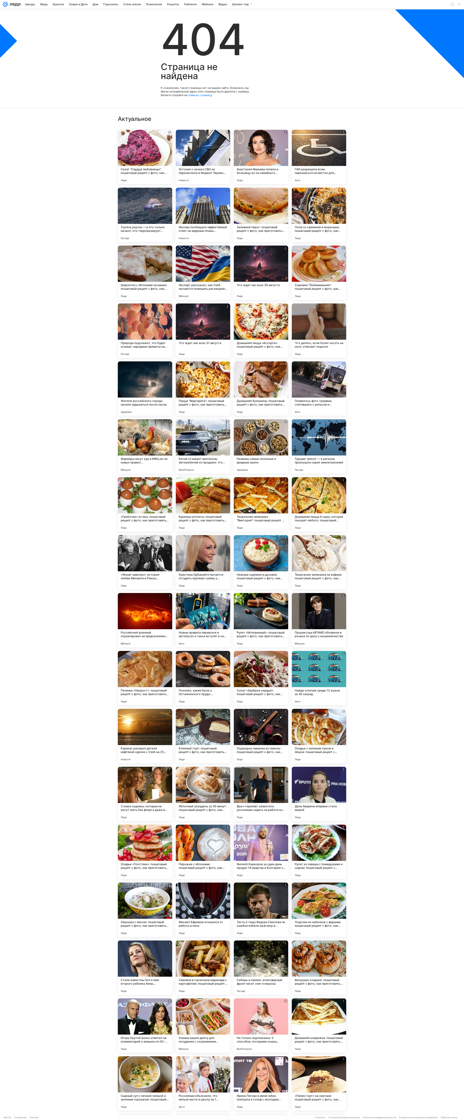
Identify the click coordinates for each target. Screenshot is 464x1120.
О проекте (320, 1117)
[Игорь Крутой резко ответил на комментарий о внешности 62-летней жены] (145, 1025)
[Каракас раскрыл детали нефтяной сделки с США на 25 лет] (145, 736)
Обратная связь (449, 1117)
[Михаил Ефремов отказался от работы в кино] (203, 910)
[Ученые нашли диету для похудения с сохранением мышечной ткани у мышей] (203, 1025)
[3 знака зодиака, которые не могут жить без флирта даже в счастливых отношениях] (145, 794)
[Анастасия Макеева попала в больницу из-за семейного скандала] (261, 157)
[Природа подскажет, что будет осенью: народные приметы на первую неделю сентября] (145, 330)
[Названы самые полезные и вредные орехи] (261, 446)
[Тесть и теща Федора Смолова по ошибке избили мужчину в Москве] (261, 910)
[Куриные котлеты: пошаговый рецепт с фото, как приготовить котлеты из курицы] (203, 504)
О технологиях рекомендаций (344, 1117)
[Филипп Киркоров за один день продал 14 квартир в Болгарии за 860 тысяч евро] (261, 852)
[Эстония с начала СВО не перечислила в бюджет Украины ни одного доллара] (203, 157)
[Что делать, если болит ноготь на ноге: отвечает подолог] (319, 330)
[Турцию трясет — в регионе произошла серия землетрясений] (319, 446)
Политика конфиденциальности (379, 1117)
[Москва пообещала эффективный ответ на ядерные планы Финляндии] (203, 215)
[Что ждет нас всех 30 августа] (261, 273)
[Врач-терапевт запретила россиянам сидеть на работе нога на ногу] (261, 794)
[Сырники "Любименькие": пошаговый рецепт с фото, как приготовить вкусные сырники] (319, 273)
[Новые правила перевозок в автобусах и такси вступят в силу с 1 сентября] (203, 620)
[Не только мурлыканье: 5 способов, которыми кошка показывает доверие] (261, 1025)
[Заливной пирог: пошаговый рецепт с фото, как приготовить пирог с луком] (261, 215)
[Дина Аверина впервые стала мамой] (319, 794)
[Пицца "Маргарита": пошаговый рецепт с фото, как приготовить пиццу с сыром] (203, 388)
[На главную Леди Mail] (14, 4)
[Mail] (5, 4)
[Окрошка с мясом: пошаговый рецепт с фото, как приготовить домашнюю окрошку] (145, 910)
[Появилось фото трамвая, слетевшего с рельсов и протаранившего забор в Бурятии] (319, 388)
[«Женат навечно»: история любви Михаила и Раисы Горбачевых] (145, 562)
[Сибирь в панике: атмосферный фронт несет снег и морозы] (261, 967)
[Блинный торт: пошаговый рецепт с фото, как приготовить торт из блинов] (203, 736)
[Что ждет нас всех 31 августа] (203, 330)
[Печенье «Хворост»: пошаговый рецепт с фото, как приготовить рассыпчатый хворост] (145, 678)
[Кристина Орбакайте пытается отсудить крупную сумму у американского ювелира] (203, 562)
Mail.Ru (7, 1117)
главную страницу (200, 95)
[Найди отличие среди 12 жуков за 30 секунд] (319, 678)
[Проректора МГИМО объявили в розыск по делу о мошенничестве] (319, 620)
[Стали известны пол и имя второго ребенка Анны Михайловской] (145, 967)
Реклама (34, 1117)
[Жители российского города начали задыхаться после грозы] (145, 388)
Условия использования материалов (418, 1117)
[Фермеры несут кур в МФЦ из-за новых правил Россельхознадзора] (145, 446)
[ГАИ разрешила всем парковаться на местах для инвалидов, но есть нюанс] (319, 157)
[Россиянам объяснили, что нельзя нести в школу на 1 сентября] (203, 1083)
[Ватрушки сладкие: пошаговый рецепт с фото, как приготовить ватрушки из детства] (319, 967)
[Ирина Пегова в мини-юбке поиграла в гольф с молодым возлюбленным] (261, 1083)
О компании (20, 1117)
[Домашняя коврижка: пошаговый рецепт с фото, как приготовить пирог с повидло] (319, 1025)
